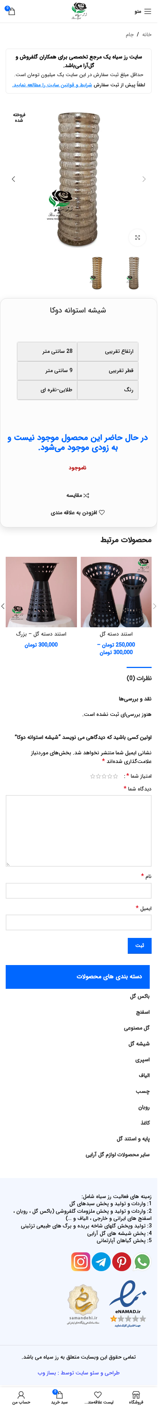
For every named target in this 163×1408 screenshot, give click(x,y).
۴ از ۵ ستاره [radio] (98, 776)
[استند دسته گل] (116, 592)
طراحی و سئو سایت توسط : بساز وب (79, 1373)
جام (130, 35)
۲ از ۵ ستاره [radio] (110, 776)
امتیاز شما (139, 776)
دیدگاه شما (138, 789)
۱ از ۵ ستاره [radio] (115, 776)
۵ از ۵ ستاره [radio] (93, 776)
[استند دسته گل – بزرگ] (41, 592)
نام (146, 876)
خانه (147, 35)
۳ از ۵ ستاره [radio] (104, 776)
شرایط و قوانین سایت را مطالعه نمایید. (52, 85)
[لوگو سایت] (78, 11)
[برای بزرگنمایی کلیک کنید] (137, 237)
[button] (144, 179)
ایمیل (144, 908)
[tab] (139, 677)
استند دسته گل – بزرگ (41, 634)
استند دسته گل (116, 634)
